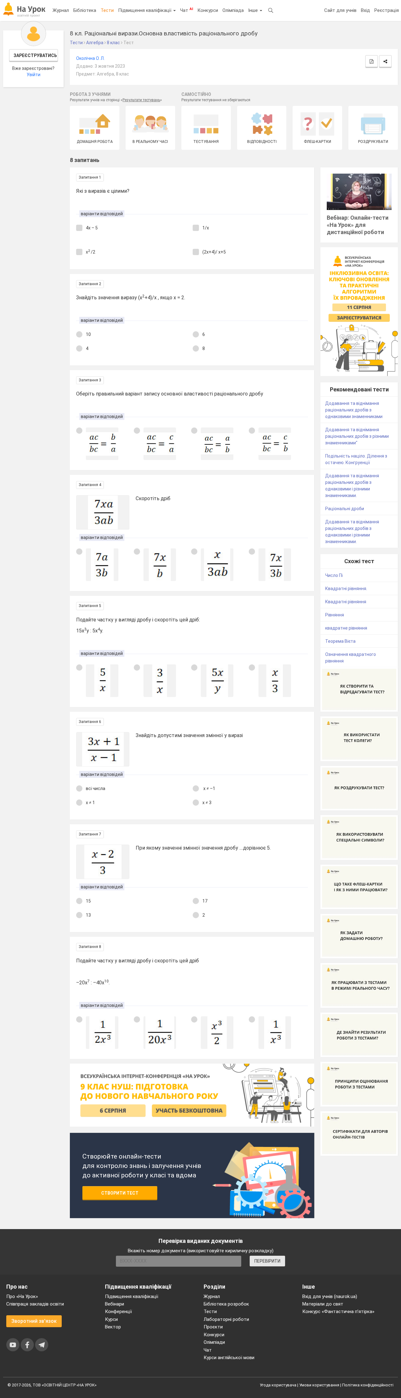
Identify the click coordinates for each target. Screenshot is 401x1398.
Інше (253, 10)
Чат (186, 10)
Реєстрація (386, 10)
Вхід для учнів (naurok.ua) (329, 1296)
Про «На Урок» (22, 1296)
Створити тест (119, 1193)
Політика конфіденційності (367, 1385)
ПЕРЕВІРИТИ (267, 1261)
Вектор (113, 1327)
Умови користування (319, 1385)
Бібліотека (84, 10)
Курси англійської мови (229, 1357)
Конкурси (207, 10)
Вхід (365, 10)
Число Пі (334, 575)
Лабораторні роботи (226, 1319)
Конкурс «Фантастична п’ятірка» (338, 1311)
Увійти (33, 74)
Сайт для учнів (340, 10)
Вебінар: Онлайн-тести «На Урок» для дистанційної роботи (357, 224)
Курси (111, 1319)
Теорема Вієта (340, 641)
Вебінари (114, 1304)
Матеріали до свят (322, 1304)
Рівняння (334, 614)
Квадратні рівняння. (346, 588)
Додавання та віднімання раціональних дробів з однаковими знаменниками (354, 410)
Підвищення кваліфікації (145, 10)
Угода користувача (278, 1385)
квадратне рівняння (346, 628)
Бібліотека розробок (226, 1304)
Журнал (61, 10)
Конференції (118, 1311)
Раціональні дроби (344, 508)
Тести (107, 10)
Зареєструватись (35, 55)
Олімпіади (214, 1342)
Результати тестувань (141, 100)
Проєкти (213, 1327)
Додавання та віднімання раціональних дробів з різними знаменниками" (357, 436)
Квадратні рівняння (345, 601)
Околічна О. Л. (90, 58)
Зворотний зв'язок (34, 1321)
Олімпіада (233, 10)
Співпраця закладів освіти (35, 1304)
